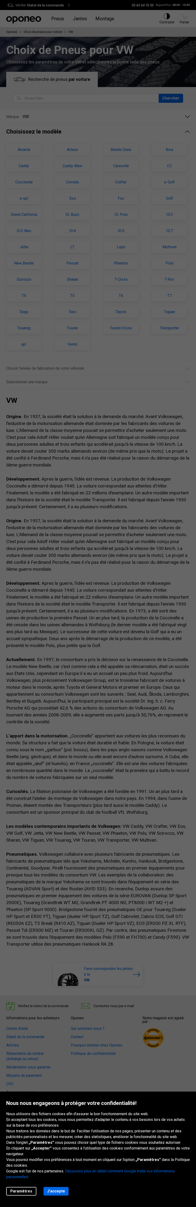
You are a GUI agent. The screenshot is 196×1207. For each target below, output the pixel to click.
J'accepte (56, 1191)
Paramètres (21, 1191)
